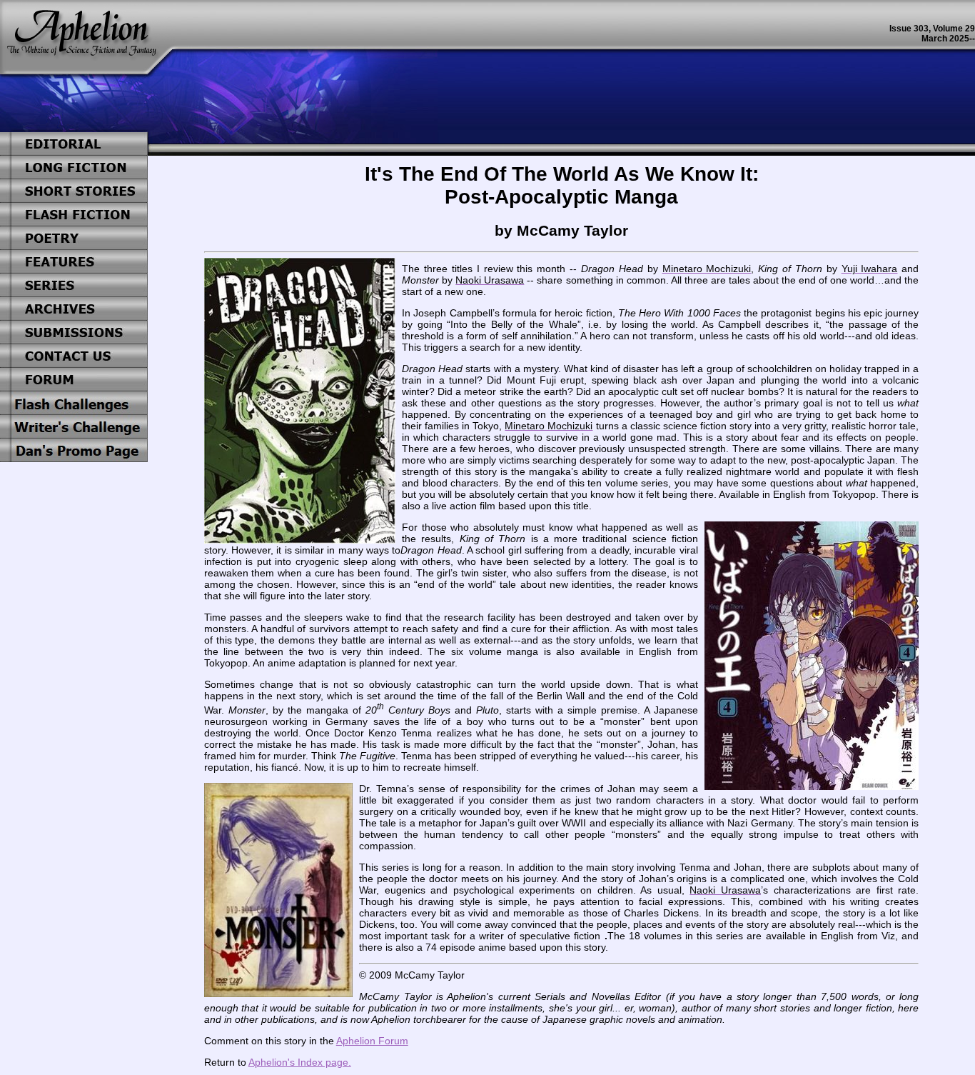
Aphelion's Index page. (299, 1062)
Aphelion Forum (372, 1040)
